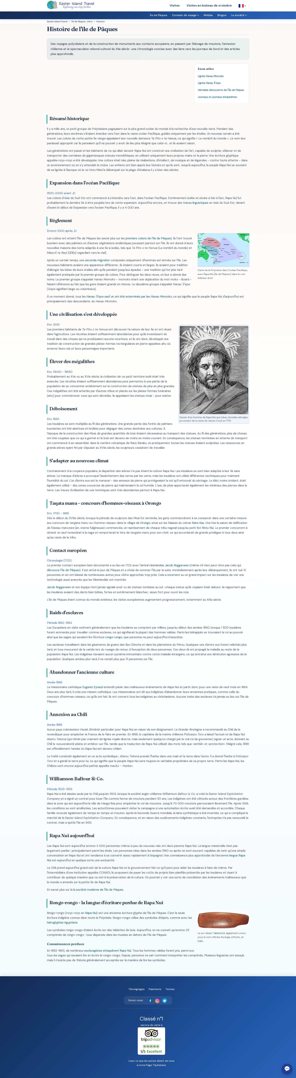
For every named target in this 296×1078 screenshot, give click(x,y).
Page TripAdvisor (156, 1065)
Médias (208, 15)
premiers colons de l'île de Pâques (148, 238)
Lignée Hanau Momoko (211, 76)
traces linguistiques (195, 203)
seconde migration (97, 260)
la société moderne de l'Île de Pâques (98, 890)
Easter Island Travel (57, 21)
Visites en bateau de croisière (209, 5)
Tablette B (219, 933)
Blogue (222, 15)
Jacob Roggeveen (177, 565)
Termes (170, 989)
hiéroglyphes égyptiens (62, 922)
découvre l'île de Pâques (63, 570)
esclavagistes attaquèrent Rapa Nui (107, 950)
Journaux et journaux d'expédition (217, 97)
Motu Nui (208, 528)
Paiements (155, 989)
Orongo (145, 523)
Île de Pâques (158, 15)
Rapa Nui (91, 913)
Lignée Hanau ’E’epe (209, 83)
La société (237, 15)
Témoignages (136, 989)
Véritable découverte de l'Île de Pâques (221, 90)
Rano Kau (198, 523)
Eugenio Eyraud (92, 687)
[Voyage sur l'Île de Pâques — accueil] (70, 5)
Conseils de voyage (184, 15)
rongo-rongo (113, 637)
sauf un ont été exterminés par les (129, 296)
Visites (175, 5)
